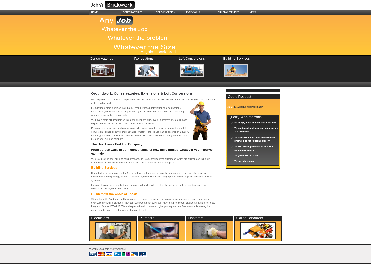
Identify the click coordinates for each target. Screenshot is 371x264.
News (253, 12)
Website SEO (121, 249)
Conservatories (132, 12)
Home (94, 12)
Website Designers (99, 249)
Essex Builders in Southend (118, 5)
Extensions (193, 12)
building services (228, 12)
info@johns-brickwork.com (248, 107)
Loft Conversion (165, 12)
